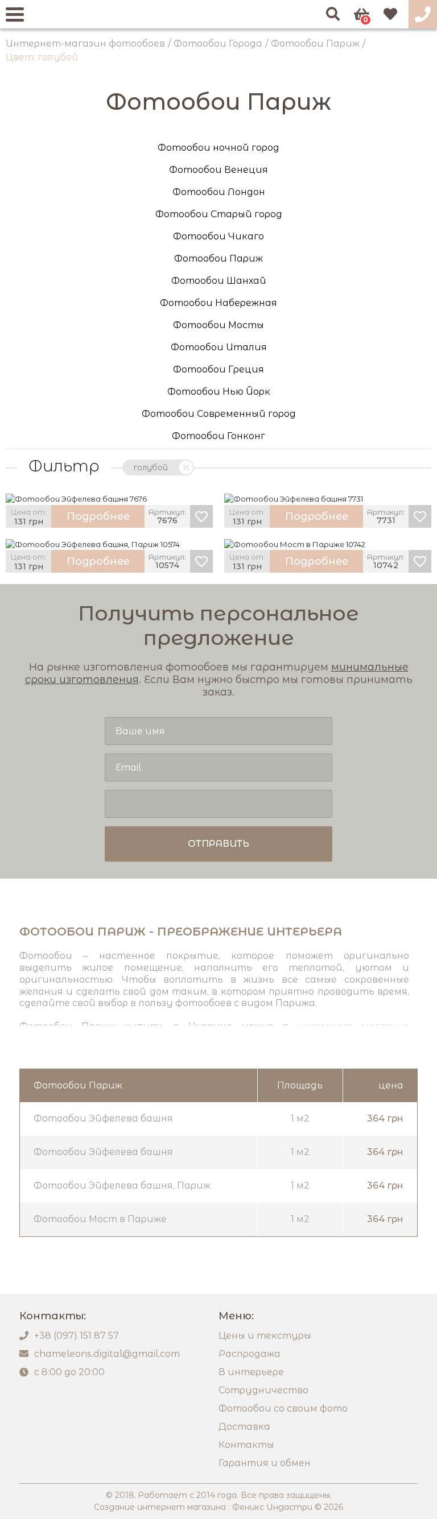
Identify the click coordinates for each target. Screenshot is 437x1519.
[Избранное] (390, 14)
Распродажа (249, 1353)
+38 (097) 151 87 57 (76, 1335)
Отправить (218, 843)
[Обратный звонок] (423, 14)
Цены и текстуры (264, 1335)
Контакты (246, 1444)
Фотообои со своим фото (283, 1408)
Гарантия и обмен (264, 1463)
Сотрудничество (263, 1390)
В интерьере (251, 1372)
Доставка (244, 1426)
